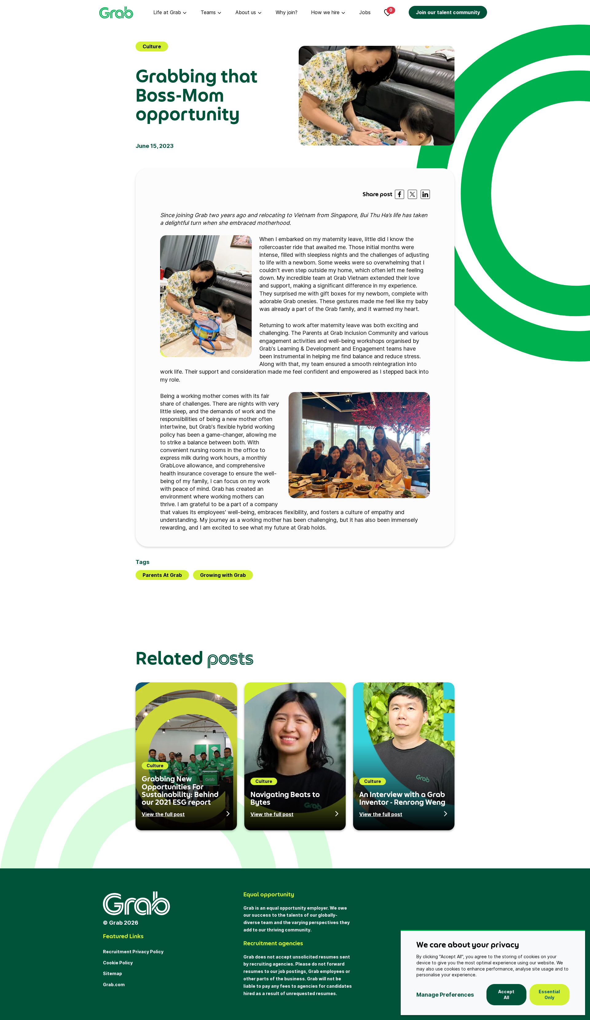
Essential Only (549, 994)
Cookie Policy (118, 962)
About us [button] (245, 12)
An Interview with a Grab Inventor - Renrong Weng (402, 798)
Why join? (286, 12)
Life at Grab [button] (167, 12)
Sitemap (112, 973)
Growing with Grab (223, 575)
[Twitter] (412, 194)
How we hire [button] (325, 12)
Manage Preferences (445, 994)
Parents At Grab (162, 575)
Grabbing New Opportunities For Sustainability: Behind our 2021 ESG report (180, 790)
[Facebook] (399, 194)
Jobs (365, 12)
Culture (152, 46)
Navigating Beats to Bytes (285, 798)
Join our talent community (448, 12)
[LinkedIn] (425, 194)
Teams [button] (208, 12)
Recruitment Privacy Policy (133, 951)
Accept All (506, 994)
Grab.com (114, 984)
